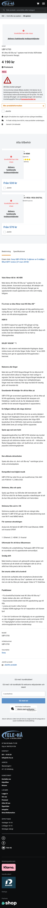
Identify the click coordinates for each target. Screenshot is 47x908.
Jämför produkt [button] (10, 665)
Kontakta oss (6, 779)
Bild (3, 16)
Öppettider (5, 806)
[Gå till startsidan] (8, 3)
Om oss (4, 797)
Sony (4, 653)
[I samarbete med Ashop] (9, 903)
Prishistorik (8, 67)
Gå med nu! (23, 701)
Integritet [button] (5, 809)
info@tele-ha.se (7, 758)
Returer (4, 785)
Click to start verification (25, 709)
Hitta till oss (6, 803)
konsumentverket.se (28, 99)
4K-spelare (27, 16)
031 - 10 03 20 (6, 754)
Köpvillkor (5, 782)
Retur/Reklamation (8, 813)
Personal (5, 800)
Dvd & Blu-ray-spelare (14, 16)
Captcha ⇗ (31, 710)
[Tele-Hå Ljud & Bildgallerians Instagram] (23, 838)
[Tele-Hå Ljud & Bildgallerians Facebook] (23, 843)
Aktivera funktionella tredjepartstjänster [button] (23, 39)
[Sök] (4, 10)
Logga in (5, 793)
